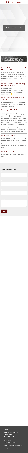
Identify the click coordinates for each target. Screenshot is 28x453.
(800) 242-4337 (14, 432)
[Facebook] (5, 448)
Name (3, 172)
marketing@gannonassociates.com (13, 445)
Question (3, 199)
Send (4, 211)
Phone (3, 190)
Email (2, 181)
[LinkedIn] (7, 448)
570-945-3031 (12, 434)
